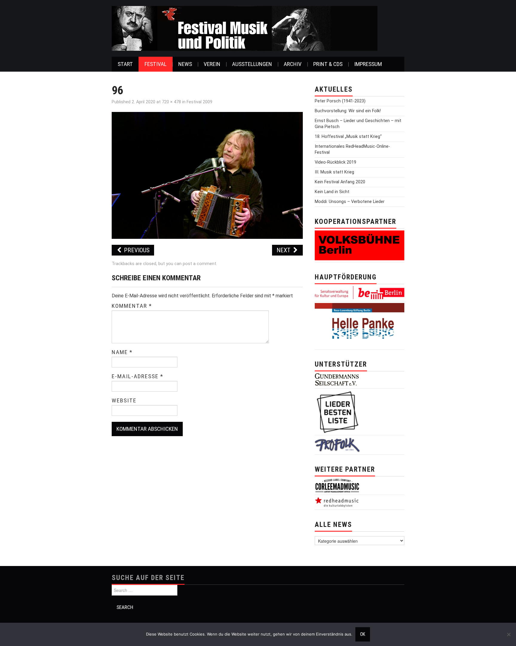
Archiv (293, 64)
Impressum (368, 64)
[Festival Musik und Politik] (244, 28)
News (185, 64)
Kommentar (132, 306)
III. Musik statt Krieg (334, 172)
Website (124, 401)
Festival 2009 (199, 101)
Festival (156, 64)
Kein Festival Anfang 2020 (340, 181)
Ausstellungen (252, 64)
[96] (207, 175)
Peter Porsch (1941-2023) (340, 101)
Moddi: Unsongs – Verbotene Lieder (350, 201)
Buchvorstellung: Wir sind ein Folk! (348, 110)
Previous (136, 250)
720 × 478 (171, 101)
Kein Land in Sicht (332, 191)
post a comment (199, 263)
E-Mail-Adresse (137, 376)
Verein (212, 64)
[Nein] (509, 634)
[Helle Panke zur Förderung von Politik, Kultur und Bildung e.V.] (359, 324)
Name (122, 352)
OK (362, 634)
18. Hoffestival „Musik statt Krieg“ (348, 136)
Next (284, 250)
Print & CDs (328, 64)
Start (125, 64)
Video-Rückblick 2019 (335, 162)
